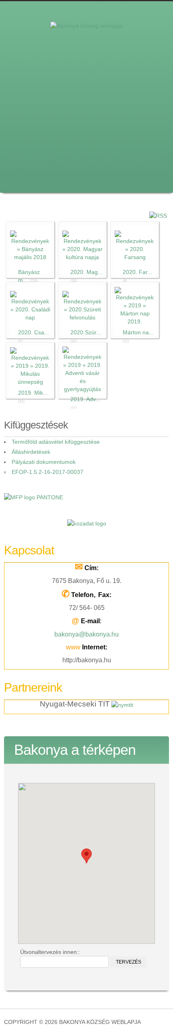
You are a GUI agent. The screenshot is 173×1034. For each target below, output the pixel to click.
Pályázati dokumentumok (44, 462)
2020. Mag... (86, 272)
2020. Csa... (33, 332)
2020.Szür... (85, 332)
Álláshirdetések (31, 452)
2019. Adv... (85, 399)
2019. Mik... (33, 392)
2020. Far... (137, 272)
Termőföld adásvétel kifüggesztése (56, 442)
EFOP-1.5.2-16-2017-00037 (47, 472)
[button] (86, 856)
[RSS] (158, 215)
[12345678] (86, 90)
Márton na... (138, 332)
